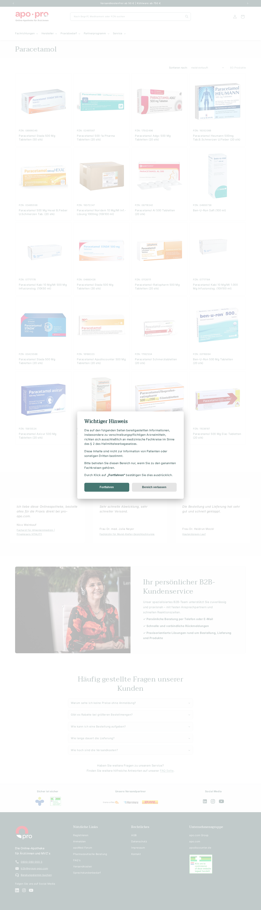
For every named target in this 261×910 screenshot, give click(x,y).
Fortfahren (107, 486)
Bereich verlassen (154, 486)
